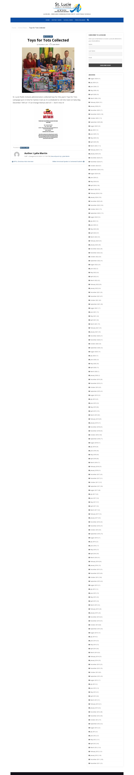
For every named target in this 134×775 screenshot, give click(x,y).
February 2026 (94, 102)
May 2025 (93, 138)
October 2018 (94, 435)
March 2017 (93, 510)
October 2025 (94, 118)
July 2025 (93, 130)
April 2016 (93, 553)
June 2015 (93, 593)
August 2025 (94, 126)
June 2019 (93, 403)
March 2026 (93, 98)
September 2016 (95, 534)
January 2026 (94, 106)
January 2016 (94, 565)
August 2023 (94, 217)
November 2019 (95, 383)
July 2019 (93, 399)
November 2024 (95, 162)
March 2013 (93, 700)
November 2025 (95, 114)
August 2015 (94, 585)
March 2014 (93, 652)
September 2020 (95, 348)
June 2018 (93, 451)
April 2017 (93, 506)
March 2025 (93, 146)
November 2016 (95, 526)
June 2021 (93, 312)
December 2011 (95, 759)
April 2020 (93, 367)
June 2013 (93, 688)
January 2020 (94, 375)
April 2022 (93, 276)
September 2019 (95, 391)
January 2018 (94, 470)
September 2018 (95, 439)
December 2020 (95, 336)
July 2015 (93, 589)
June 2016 (93, 546)
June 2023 (93, 225)
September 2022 (95, 261)
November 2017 (95, 478)
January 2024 (94, 197)
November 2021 (95, 296)
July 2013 (93, 684)
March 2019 (93, 415)
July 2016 (93, 542)
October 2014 (94, 625)
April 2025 (93, 142)
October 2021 (94, 300)
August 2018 (94, 443)
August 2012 (94, 728)
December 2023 (95, 201)
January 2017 (94, 518)
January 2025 (94, 154)
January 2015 (94, 613)
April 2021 (93, 320)
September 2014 (95, 629)
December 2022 (95, 249)
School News (68, 20)
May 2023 (93, 229)
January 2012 (94, 755)
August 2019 (94, 395)
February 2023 (94, 241)
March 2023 (93, 237)
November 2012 (95, 716)
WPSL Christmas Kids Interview (23, 161)
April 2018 (93, 458)
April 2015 (93, 601)
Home (47, 20)
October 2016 (94, 530)
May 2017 (93, 502)
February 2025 (94, 150)
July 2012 (93, 732)
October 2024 (94, 166)
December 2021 (95, 292)
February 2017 (94, 514)
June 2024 (93, 177)
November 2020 (95, 340)
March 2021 (93, 324)
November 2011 (95, 763)
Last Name (92, 51)
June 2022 (93, 268)
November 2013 (95, 668)
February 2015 (94, 609)
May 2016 (93, 549)
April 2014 (93, 648)
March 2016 (93, 557)
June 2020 (93, 359)
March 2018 (93, 462)
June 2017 (93, 498)
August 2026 (94, 78)
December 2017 (95, 474)
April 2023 (93, 233)
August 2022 (94, 264)
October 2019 (94, 387)
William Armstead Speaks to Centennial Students (67, 161)
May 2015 (93, 597)
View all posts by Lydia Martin (60, 156)
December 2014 (95, 617)
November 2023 (95, 205)
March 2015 (93, 605)
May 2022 (93, 272)
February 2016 (94, 561)
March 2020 (93, 371)
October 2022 (94, 257)
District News (56, 20)
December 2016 (95, 522)
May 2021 (93, 316)
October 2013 (94, 672)
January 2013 (94, 708)
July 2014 (93, 637)
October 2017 (94, 482)
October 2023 (94, 209)
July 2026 (93, 82)
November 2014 (95, 621)
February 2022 (94, 284)
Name (90, 44)
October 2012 (94, 720)
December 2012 (95, 712)
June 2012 (93, 736)
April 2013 (93, 696)
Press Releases (80, 20)
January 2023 (94, 245)
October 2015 (94, 577)
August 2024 (94, 173)
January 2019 (94, 423)
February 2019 (94, 419)
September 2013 (95, 676)
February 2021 (94, 328)
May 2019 (93, 407)
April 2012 (93, 743)
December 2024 (95, 158)
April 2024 (93, 185)
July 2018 (93, 447)
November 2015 (95, 573)
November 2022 (95, 253)
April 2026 (93, 94)
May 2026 (93, 90)
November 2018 (95, 431)
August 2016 (94, 538)
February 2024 (94, 193)
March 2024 (93, 189)
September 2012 (95, 724)
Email (90, 57)
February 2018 (94, 466)
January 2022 (94, 288)
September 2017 (95, 486)
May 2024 (93, 181)
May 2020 (93, 363)
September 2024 (95, 169)
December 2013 (95, 664)
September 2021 (95, 304)
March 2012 (93, 747)
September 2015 (95, 581)
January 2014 (94, 660)
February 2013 (94, 704)
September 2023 (95, 213)
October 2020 (94, 344)
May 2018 (93, 454)
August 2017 (94, 490)
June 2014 (93, 641)
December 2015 (95, 569)
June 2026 (93, 86)
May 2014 (93, 644)
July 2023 (93, 221)
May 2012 (93, 739)
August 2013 (94, 680)
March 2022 (93, 280)
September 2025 (95, 122)
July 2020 (93, 356)
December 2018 (95, 427)
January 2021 (94, 332)
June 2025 (93, 134)
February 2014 (94, 656)
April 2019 (93, 411)
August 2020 (94, 352)
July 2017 (93, 494)
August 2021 (94, 308)
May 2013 (93, 692)
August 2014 (94, 633)
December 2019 (95, 379)
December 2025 (95, 110)
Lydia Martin (55, 44)
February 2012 (94, 751)
